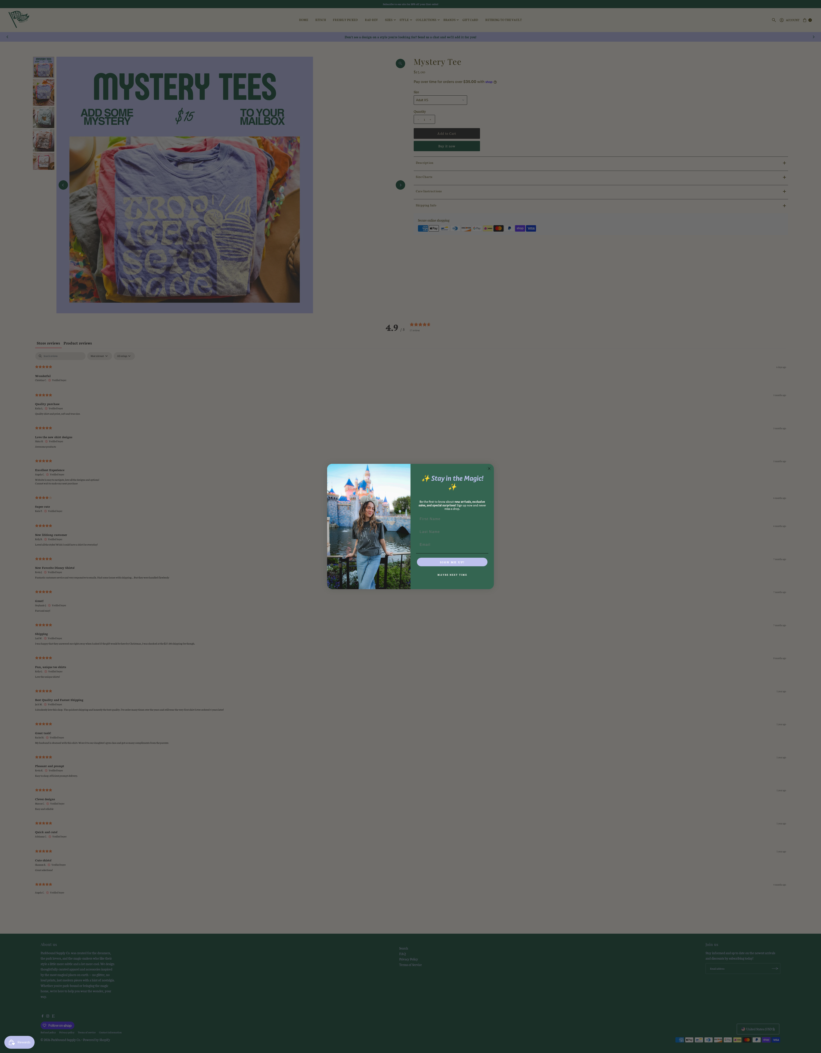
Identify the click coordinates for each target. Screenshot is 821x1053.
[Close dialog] (489, 468)
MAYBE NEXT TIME (452, 574)
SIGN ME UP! (452, 562)
